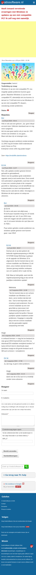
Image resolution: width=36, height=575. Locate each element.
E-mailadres (5, 398)
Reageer (31, 113)
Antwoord (5, 414)
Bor (2, 118)
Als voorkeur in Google (13, 484)
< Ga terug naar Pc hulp (15, 475)
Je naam (4, 390)
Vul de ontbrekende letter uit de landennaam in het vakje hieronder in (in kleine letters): (17, 434)
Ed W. (3, 165)
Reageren (31, 162)
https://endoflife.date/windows (16, 155)
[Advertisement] (18, 39)
